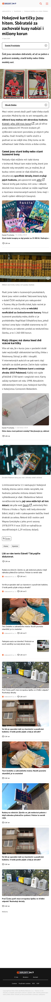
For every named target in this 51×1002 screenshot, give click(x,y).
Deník (26, 505)
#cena (6, 546)
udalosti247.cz (6, 11)
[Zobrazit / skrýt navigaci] (47, 3)
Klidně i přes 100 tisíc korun (16, 123)
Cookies (14, 983)
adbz (39, 179)
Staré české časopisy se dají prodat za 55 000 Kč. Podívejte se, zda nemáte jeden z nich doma (25, 238)
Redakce (25, 977)
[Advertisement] (25, 938)
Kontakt (35, 977)
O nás (16, 977)
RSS (33, 983)
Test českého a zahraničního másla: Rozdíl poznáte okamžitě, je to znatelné (22, 627)
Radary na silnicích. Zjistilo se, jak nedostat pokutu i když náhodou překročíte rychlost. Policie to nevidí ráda (24, 571)
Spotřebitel (17, 11)
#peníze (15, 546)
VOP (38, 983)
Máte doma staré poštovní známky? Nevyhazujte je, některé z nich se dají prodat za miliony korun (25, 431)
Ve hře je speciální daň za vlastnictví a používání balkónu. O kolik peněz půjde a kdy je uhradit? (25, 585)
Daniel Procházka (12, 45)
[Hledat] (41, 3)
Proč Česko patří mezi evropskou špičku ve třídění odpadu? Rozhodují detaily (25, 691)
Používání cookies (24, 983)
